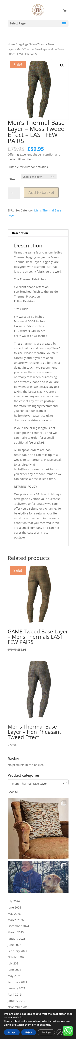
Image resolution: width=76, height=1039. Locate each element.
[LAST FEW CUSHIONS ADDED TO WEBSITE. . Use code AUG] (38, 828)
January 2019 (16, 1001)
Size (12, 179)
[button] (62, 65)
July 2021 (14, 963)
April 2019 (14, 994)
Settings (46, 1032)
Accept (12, 1032)
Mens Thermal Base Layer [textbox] (37, 784)
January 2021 (16, 988)
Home (11, 44)
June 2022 (14, 945)
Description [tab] (20, 233)
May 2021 (14, 976)
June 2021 (14, 970)
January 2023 (16, 938)
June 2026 (14, 907)
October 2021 (17, 957)
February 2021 (17, 982)
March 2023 (16, 932)
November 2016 (18, 1007)
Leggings (22, 44)
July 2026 (14, 901)
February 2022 (17, 951)
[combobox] (38, 782)
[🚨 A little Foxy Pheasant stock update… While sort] (38, 891)
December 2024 (18, 926)
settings (45, 1025)
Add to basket (41, 192)
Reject (28, 1032)
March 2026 (16, 920)
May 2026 (14, 914)
